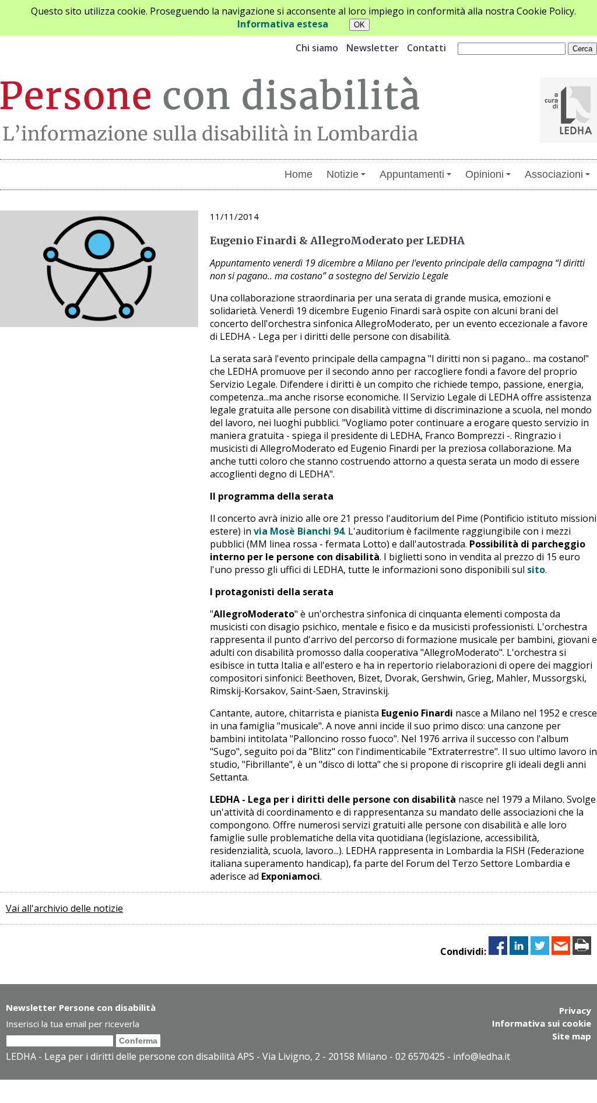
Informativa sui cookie (541, 1023)
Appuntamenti (412, 174)
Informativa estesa (282, 23)
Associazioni (554, 174)
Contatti (426, 47)
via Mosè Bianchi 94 (299, 531)
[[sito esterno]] (568, 139)
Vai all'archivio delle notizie (64, 908)
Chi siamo (317, 47)
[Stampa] (582, 951)
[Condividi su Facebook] (498, 951)
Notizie (342, 174)
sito (536, 569)
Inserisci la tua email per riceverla (72, 1024)
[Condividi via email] (561, 951)
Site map (571, 1036)
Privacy (575, 1010)
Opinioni (484, 174)
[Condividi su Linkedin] (519, 951)
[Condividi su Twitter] (540, 951)
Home (298, 174)
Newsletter (372, 47)
